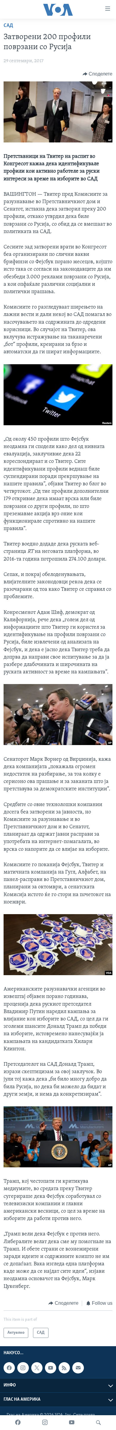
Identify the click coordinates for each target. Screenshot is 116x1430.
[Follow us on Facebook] (9, 1367)
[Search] (98, 1422)
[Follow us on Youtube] (50, 1367)
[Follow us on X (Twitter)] (37, 1367)
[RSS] (64, 1367)
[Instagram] (45, 1422)
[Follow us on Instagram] (23, 1367)
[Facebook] (18, 1422)
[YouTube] (71, 1422)
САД (8, 25)
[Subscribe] (78, 1367)
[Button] (98, 74)
